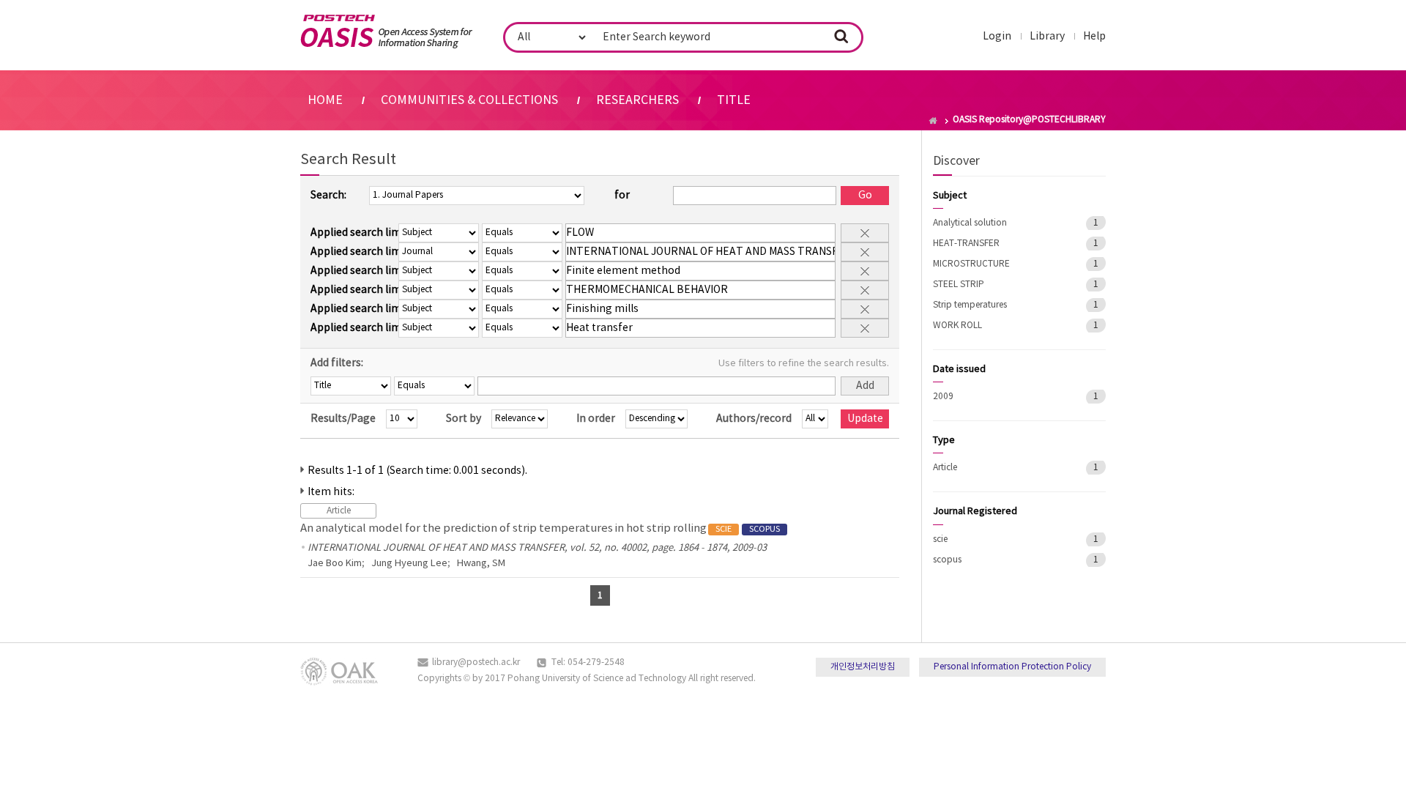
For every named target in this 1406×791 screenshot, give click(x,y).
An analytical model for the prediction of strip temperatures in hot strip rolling (540, 528)
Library (1047, 36)
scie (940, 539)
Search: (328, 195)
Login (997, 36)
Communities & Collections (469, 100)
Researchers (637, 100)
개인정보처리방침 (862, 667)
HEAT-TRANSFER (966, 243)
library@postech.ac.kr (476, 662)
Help (1094, 36)
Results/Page (343, 419)
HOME (325, 100)
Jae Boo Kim (335, 563)
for (622, 195)
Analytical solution (970, 223)
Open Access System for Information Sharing (386, 31)
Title (734, 100)
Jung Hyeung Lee (409, 563)
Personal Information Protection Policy (1012, 667)
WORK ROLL (957, 325)
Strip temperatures (970, 305)
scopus (947, 560)
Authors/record (754, 419)
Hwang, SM (481, 563)
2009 (943, 396)
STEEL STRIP (958, 284)
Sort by (463, 419)
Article (945, 467)
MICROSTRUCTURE (971, 264)
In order (595, 419)
